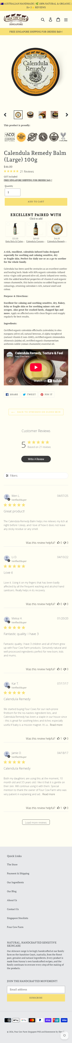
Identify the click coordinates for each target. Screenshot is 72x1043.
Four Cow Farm (15, 927)
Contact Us (13, 909)
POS (39, 1032)
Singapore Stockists (17, 918)
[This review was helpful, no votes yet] (58, 543)
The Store (12, 864)
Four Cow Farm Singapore (25, 1032)
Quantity (9, 186)
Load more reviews (36, 822)
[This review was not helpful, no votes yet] (64, 543)
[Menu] (66, 19)
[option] (18, 114)
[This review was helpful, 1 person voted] (58, 738)
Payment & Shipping (18, 873)
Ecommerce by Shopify (55, 1032)
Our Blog (11, 891)
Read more (56, 724)
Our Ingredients (15, 882)
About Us (12, 900)
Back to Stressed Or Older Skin (39, 412)
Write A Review (36, 459)
